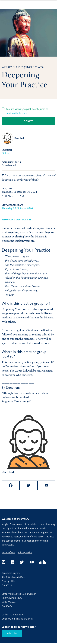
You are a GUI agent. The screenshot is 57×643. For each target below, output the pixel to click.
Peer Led (19, 138)
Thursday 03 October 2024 (17, 208)
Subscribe (12, 633)
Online (5, 153)
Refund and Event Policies (16, 219)
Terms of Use (8, 552)
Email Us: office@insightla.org (17, 618)
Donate (28, 121)
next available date (16, 113)
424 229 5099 (17, 614)
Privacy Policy (25, 552)
